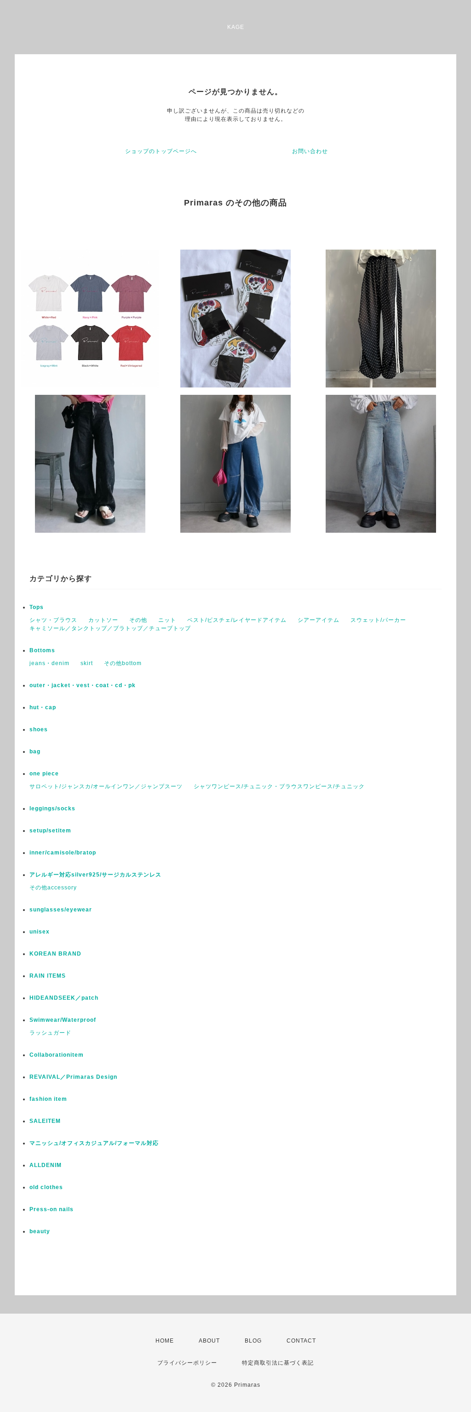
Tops (36, 607)
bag (34, 751)
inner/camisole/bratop (62, 852)
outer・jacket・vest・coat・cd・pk (82, 685)
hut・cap (42, 707)
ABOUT (209, 1341)
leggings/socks (52, 808)
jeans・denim (49, 663)
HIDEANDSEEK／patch (63, 998)
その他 (138, 620)
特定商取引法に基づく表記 (278, 1363)
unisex (39, 931)
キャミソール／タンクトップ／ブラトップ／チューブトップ (110, 628)
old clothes (46, 1187)
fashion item (48, 1099)
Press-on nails (51, 1209)
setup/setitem (50, 830)
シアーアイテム (318, 620)
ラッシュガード (50, 1033)
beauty (39, 1231)
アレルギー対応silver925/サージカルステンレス (95, 874)
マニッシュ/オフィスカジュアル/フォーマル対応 (94, 1143)
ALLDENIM (45, 1165)
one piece (44, 773)
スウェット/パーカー (378, 620)
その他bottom (123, 663)
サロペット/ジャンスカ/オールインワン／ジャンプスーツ (106, 786)
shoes (38, 729)
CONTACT (301, 1341)
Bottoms (42, 650)
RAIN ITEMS (47, 976)
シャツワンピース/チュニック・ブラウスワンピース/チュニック (279, 786)
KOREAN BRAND (55, 954)
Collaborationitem (56, 1055)
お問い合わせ (310, 151)
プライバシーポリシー (187, 1363)
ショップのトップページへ (161, 151)
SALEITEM (45, 1121)
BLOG (253, 1341)
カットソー (103, 620)
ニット (167, 620)
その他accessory (53, 887)
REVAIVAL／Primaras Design (73, 1077)
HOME (164, 1341)
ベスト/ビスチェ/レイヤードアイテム (237, 620)
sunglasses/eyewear (60, 909)
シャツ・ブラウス (53, 620)
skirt (86, 663)
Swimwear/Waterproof (62, 1020)
